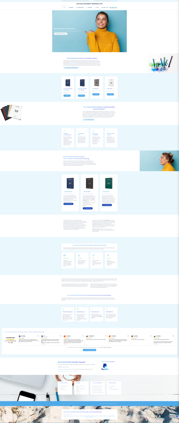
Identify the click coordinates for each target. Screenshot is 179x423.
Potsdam (113, 415)
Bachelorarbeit (60, 369)
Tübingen (91, 417)
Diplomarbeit (71, 369)
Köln (99, 415)
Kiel (96, 415)
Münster (105, 415)
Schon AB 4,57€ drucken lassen (72, 67)
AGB (77, 403)
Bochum (71, 415)
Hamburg (89, 415)
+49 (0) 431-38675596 (114, 0)
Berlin (68, 415)
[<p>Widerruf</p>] (109, 387)
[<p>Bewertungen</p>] (60, 389)
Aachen (65, 415)
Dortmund (77, 415)
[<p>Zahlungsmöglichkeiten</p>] (109, 389)
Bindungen (71, 7)
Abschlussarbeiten (81, 7)
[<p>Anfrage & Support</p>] (60, 386)
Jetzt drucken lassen (89, 119)
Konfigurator (90, 7)
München (101, 415)
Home (64, 7)
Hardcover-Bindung (74, 62)
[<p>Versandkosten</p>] (109, 386)
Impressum (64, 403)
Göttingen (85, 415)
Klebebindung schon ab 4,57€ (60, 33)
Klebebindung (71, 162)
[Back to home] (89, 4)
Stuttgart (87, 417)
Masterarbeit (66, 369)
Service (97, 7)
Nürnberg (109, 415)
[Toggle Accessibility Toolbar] (177, 416)
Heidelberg (94, 415)
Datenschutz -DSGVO (71, 403)
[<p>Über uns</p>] (60, 387)
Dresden (81, 415)
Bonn (74, 415)
